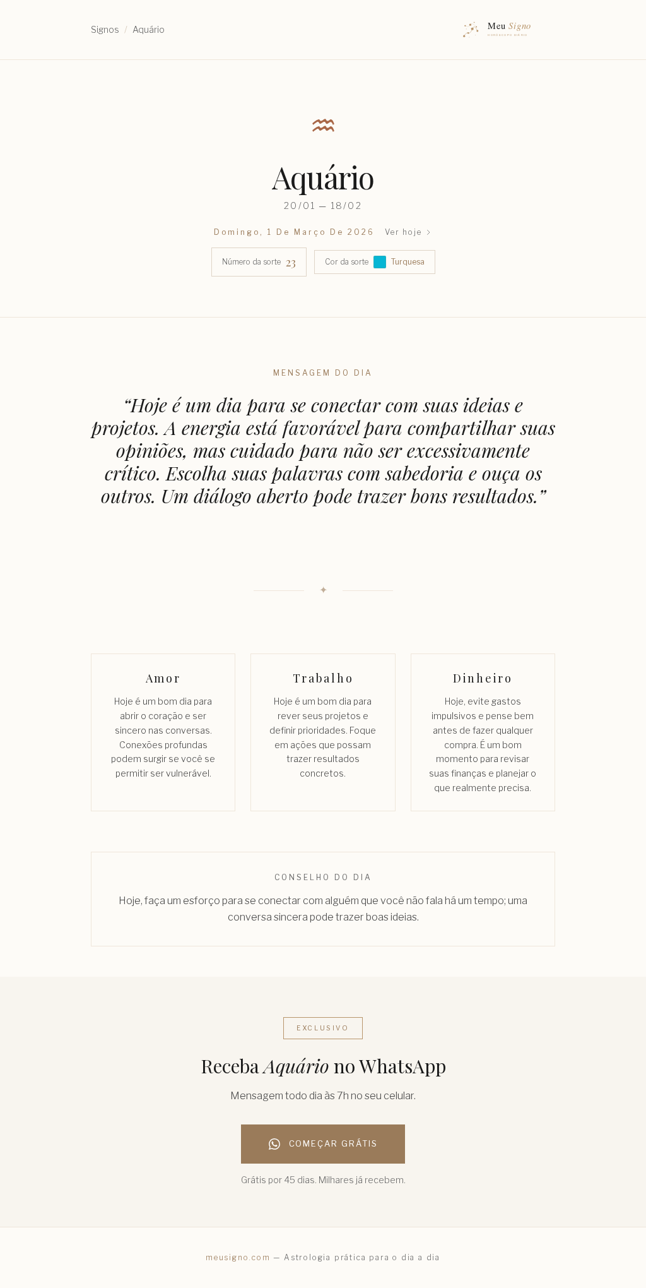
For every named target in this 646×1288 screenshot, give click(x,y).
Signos (105, 29)
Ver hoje (403, 232)
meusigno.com (238, 1257)
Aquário (148, 29)
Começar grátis (333, 1143)
